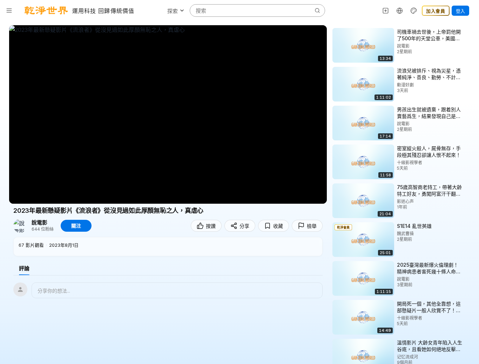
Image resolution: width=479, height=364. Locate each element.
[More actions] (468, 31)
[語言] (400, 10)
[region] (168, 114)
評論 (24, 268)
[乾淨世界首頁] (46, 10)
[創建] (386, 10)
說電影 (39, 222)
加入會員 (435, 11)
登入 (460, 11)
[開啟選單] (9, 10)
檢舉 (312, 226)
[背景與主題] (414, 10)
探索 (172, 11)
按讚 (211, 226)
